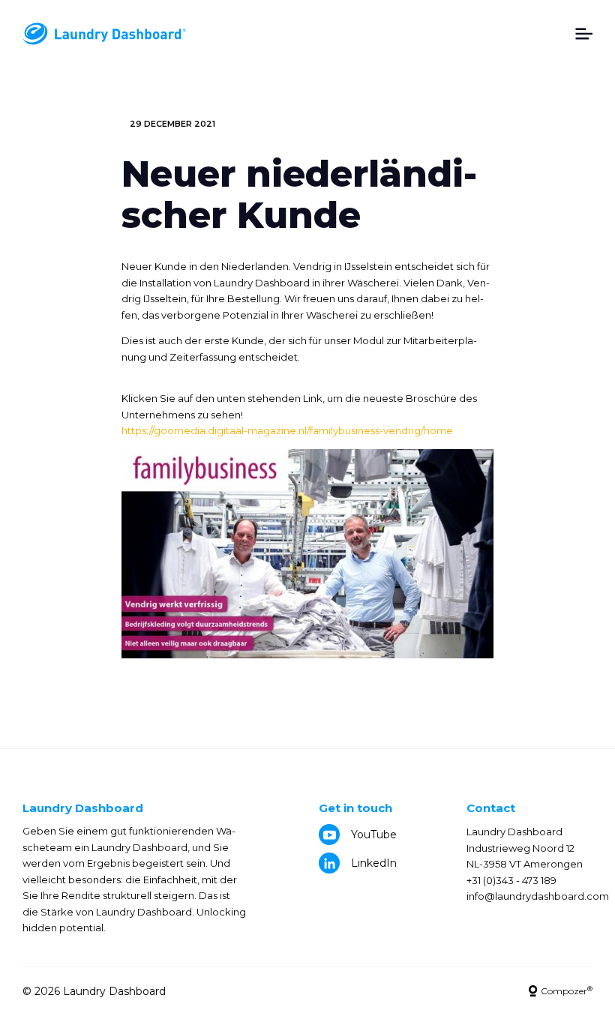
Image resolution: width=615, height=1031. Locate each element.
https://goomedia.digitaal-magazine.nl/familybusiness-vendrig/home (287, 430)
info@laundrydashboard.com (537, 896)
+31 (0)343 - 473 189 (511, 880)
